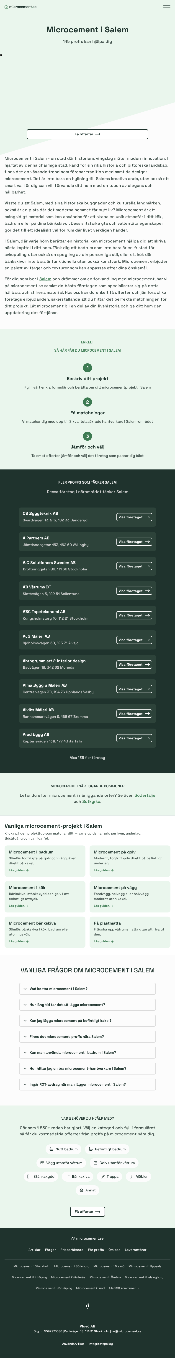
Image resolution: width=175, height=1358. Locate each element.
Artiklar (34, 1249)
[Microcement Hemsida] (20, 7)
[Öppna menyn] (166, 6)
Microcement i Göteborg (71, 1266)
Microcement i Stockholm (31, 1266)
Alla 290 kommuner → (124, 1288)
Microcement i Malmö (108, 1266)
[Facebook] (87, 1306)
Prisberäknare (71, 1249)
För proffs (96, 1249)
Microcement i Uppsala (145, 1266)
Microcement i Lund (90, 1288)
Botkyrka (91, 801)
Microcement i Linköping (29, 1277)
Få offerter (84, 134)
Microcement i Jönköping (54, 1288)
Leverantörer (136, 1249)
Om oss (114, 1249)
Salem (45, 278)
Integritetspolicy (101, 1344)
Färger (50, 1249)
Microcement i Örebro (105, 1277)
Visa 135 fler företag (87, 757)
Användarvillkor (73, 1344)
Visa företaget (131, 517)
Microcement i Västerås (68, 1277)
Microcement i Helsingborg (144, 1277)
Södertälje (145, 795)
